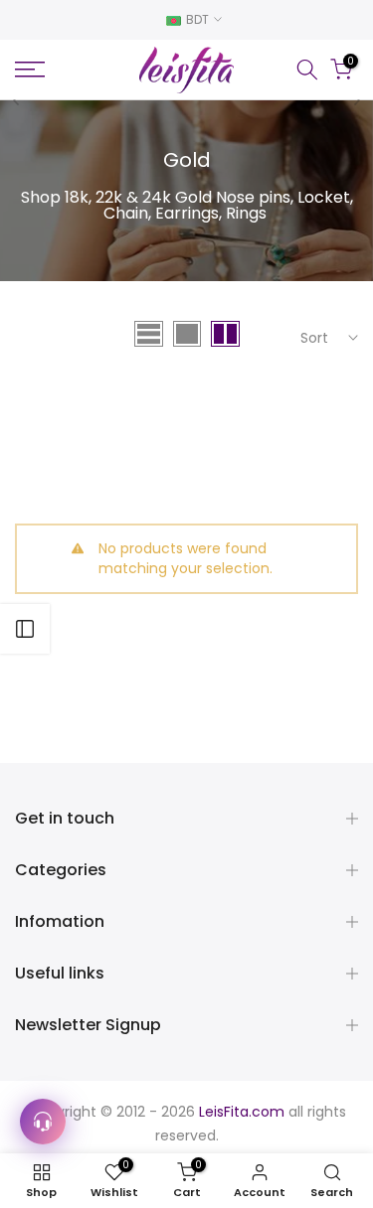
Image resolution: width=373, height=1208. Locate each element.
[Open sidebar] (25, 629)
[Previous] (17, 100)
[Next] (356, 100)
